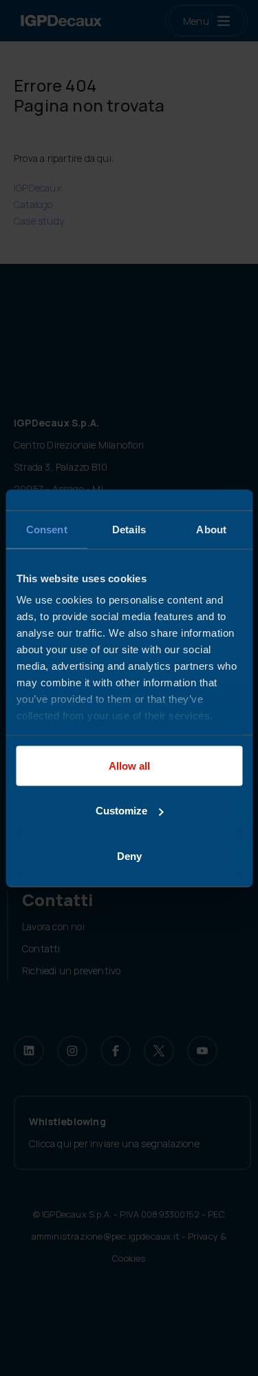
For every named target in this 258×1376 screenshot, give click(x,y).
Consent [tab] (46, 529)
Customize (121, 811)
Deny (129, 855)
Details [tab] (129, 529)
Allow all (129, 765)
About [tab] (211, 529)
